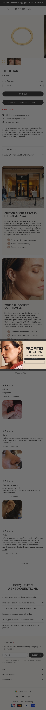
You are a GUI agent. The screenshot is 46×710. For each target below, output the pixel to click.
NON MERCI (34, 362)
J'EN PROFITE (34, 358)
